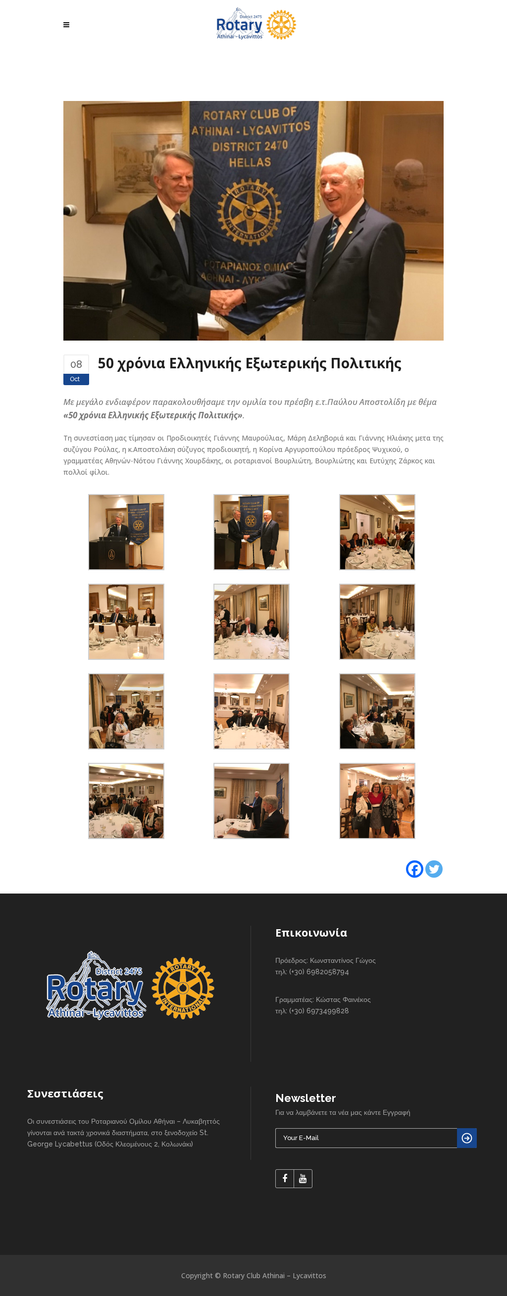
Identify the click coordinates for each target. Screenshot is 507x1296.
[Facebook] (414, 869)
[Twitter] (434, 869)
